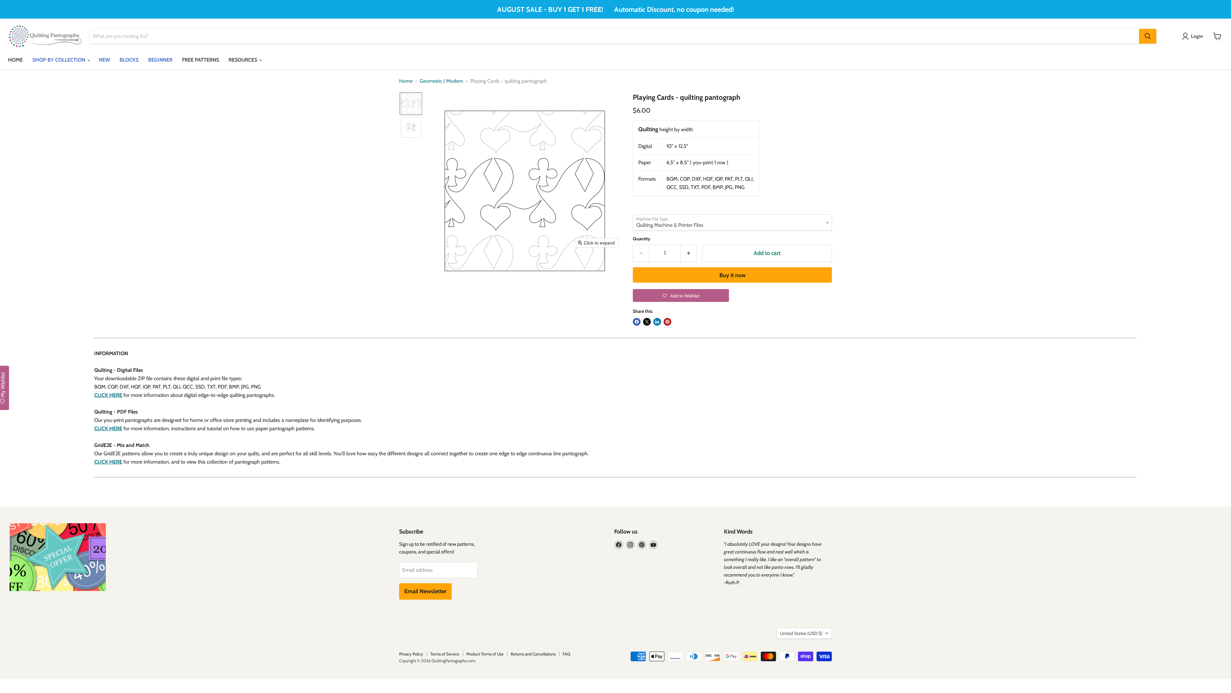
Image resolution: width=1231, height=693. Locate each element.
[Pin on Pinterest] (667, 322)
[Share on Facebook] (637, 322)
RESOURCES (243, 60)
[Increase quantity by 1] (689, 253)
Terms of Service (444, 653)
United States (801, 633)
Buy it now (732, 275)
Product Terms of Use (485, 653)
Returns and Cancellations (533, 653)
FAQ (566, 653)
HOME (15, 60)
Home (406, 81)
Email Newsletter (425, 591)
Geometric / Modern (441, 81)
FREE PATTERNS (200, 60)
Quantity (641, 238)
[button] (411, 104)
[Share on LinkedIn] (657, 322)
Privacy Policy (411, 653)
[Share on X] (647, 322)
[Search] (1147, 36)
